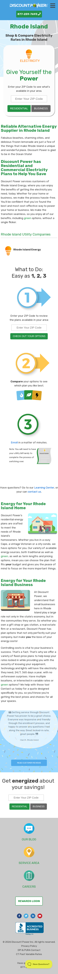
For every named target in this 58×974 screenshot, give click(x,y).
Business (41, 108)
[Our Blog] (29, 828)
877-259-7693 (27, 14)
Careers (29, 886)
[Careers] (29, 875)
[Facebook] (19, 916)
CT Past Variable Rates (29, 954)
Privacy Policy (29, 946)
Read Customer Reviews (29, 763)
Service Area (29, 863)
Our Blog (29, 839)
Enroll (14, 442)
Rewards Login (29, 901)
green (27, 218)
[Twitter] (26, 916)
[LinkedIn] (33, 916)
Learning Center (44, 487)
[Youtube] (39, 916)
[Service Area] (29, 852)
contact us (34, 491)
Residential (19, 108)
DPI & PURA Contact (29, 950)
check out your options (29, 336)
